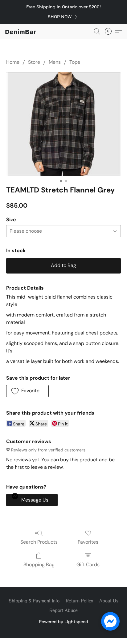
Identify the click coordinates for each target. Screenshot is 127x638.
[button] (20, 31)
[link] (63, 16)
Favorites (88, 542)
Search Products (39, 542)
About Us (108, 601)
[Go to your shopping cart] (110, 31)
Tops (74, 62)
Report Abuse (63, 610)
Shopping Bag (39, 564)
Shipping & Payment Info (34, 601)
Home (12, 62)
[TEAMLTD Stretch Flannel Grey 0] (63, 124)
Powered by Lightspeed (63, 621)
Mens (55, 62)
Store (34, 62)
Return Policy (79, 601)
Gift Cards (88, 564)
